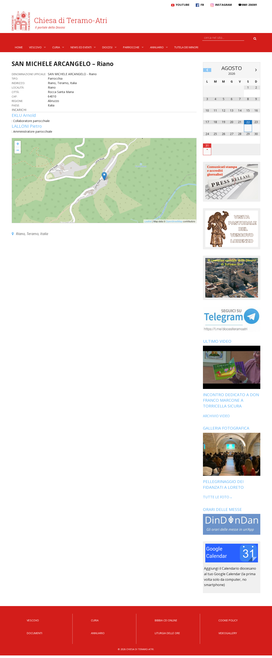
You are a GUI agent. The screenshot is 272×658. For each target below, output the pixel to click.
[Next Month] (256, 70)
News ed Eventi (81, 47)
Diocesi (107, 47)
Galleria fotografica (226, 428)
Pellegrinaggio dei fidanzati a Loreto (223, 484)
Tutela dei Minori (186, 47)
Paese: (16, 105)
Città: (15, 92)
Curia (56, 47)
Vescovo (35, 47)
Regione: (17, 101)
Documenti (34, 633)
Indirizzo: (18, 83)
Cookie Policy (228, 620)
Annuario (157, 47)
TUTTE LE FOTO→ (217, 497)
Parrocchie (131, 47)
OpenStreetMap (174, 221)
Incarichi (19, 110)
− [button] (17, 150)
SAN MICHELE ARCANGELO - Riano (33, 140)
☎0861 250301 (247, 5)
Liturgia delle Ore (167, 633)
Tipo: (15, 78)
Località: (18, 87)
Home (19, 47)
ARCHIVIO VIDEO (216, 416)
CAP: (14, 96)
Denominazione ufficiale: (29, 74)
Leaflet (148, 221)
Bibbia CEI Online (166, 620)
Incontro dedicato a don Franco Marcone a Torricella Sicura (231, 400)
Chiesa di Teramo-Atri (70, 20)
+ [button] (17, 143)
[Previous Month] (207, 70)
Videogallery (227, 633)
